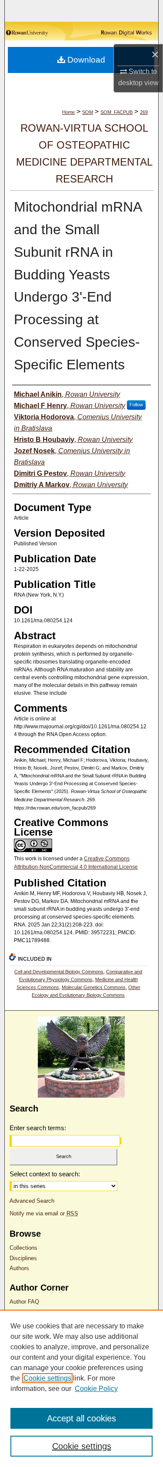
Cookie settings (47, 1378)
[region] (81, 1388)
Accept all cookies (81, 1418)
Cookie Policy (96, 1388)
